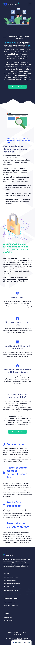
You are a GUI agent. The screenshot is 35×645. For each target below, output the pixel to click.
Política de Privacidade (11, 605)
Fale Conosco (8, 617)
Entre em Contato (17, 87)
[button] (25, 4)
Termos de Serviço (9, 602)
